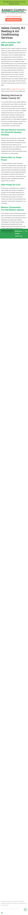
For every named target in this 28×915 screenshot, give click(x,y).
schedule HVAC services (16, 89)
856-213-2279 (7, 45)
